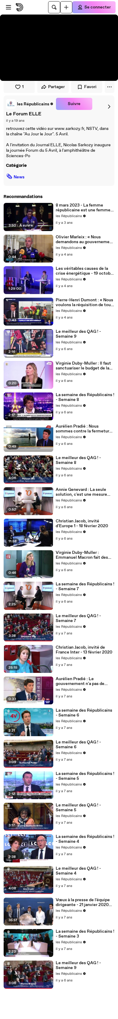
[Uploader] (66, 7)
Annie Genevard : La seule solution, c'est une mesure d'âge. (81, 492)
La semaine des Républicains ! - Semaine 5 (85, 776)
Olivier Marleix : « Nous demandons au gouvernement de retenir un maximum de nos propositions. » (85, 239)
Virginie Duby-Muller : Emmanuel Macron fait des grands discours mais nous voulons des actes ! (82, 555)
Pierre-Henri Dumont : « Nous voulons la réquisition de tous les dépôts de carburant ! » (84, 302)
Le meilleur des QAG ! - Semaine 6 (78, 744)
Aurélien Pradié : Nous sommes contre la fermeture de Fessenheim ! (84, 429)
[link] (30, 104)
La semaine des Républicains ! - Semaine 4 (85, 839)
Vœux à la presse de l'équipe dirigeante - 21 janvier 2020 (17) (83, 902)
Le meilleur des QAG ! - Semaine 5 (78, 807)
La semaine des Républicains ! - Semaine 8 (85, 397)
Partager (56, 87)
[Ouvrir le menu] (8, 7)
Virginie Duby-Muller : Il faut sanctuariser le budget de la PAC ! (83, 366)
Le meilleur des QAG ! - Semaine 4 (78, 871)
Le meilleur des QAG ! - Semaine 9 (78, 334)
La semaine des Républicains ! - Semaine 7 (85, 586)
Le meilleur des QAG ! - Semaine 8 (78, 460)
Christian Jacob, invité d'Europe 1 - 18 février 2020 (82, 523)
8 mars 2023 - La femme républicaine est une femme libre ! (83, 208)
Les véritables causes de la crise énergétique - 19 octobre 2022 (85, 271)
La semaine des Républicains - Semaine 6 (84, 713)
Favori (90, 87)
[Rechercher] (54, 7)
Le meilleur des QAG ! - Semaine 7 (78, 618)
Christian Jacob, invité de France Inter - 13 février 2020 (84, 650)
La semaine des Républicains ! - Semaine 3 (85, 934)
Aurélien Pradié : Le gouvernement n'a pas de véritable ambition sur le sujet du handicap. (85, 681)
